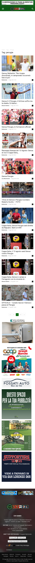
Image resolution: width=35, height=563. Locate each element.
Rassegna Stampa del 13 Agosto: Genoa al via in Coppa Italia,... (17, 152)
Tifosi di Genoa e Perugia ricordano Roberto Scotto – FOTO (16, 201)
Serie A (16, 556)
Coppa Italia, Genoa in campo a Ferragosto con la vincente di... (14, 278)
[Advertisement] (17, 29)
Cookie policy (21, 538)
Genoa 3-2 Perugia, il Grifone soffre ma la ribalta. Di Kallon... (17, 102)
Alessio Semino (5, 105)
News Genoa (5, 554)
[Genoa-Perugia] (17, 166)
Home (3, 50)
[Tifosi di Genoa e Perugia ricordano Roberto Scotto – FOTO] (17, 190)
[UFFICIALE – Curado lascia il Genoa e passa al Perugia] (17, 293)
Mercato (30, 554)
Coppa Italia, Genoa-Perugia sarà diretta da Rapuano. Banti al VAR (17, 227)
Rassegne (6, 556)
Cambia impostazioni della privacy (17, 541)
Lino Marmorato (6, 178)
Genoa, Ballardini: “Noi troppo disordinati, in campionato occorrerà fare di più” (16, 75)
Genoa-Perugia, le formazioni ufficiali (16, 127)
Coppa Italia (23, 556)
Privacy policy (13, 538)
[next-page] (24, 314)
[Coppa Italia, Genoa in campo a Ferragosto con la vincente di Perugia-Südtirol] (17, 267)
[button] (3, 9)
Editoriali (12, 554)
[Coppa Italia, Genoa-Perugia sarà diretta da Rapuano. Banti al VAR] (17, 215)
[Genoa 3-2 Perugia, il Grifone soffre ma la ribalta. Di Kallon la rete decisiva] (17, 91)
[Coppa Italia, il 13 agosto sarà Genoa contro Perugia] (17, 241)
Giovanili (24, 554)
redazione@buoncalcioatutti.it (20, 550)
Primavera (17, 554)
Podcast (29, 556)
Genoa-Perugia (7, 176)
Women (12, 556)
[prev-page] (10, 314)
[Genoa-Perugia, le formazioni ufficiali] (17, 117)
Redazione (4, 80)
